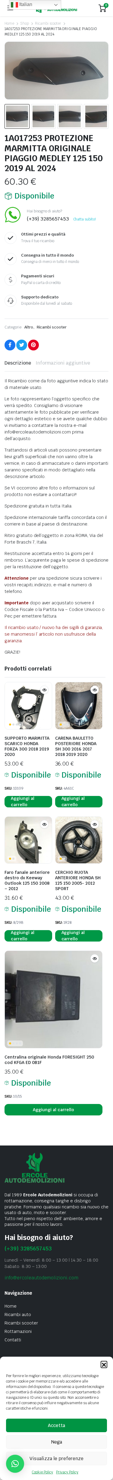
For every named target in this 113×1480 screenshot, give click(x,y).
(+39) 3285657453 (28, 1248)
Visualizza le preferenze (56, 1458)
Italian (25, 4)
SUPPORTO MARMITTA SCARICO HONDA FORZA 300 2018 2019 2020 (27, 746)
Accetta (56, 1425)
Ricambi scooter (48, 23)
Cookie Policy (42, 1472)
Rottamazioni (18, 1331)
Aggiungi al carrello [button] (22, 801)
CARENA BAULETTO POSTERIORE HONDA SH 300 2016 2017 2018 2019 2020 (75, 746)
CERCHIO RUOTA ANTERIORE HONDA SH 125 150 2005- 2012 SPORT (78, 880)
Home (9, 23)
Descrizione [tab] (18, 363)
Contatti (13, 1340)
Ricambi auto (18, 1314)
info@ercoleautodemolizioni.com (41, 1278)
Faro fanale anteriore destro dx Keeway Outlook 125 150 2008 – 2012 (27, 880)
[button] (104, 1364)
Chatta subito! (84, 219)
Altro (28, 327)
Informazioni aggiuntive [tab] (63, 363)
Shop (24, 23)
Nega (56, 1442)
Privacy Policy (67, 1472)
